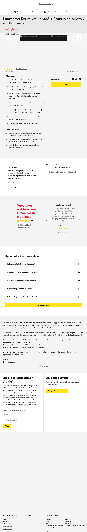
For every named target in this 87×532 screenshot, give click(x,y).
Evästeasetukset (7, 527)
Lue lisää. (11, 393)
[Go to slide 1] (28, 38)
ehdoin (19, 147)
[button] (79, 38)
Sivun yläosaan (43, 305)
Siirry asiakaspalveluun (56, 391)
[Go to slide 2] (43, 38)
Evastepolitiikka (7, 529)
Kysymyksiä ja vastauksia (53, 531)
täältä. (34, 405)
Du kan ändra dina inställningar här (62, 172)
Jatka (65, 84)
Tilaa (7, 426)
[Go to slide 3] (59, 38)
